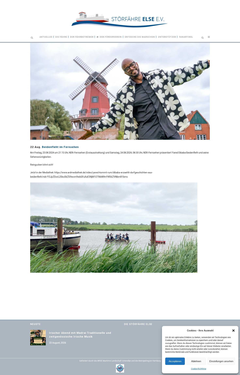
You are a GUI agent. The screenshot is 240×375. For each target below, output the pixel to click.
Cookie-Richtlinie (198, 369)
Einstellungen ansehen (221, 361)
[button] (233, 330)
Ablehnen (196, 361)
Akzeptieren (175, 361)
